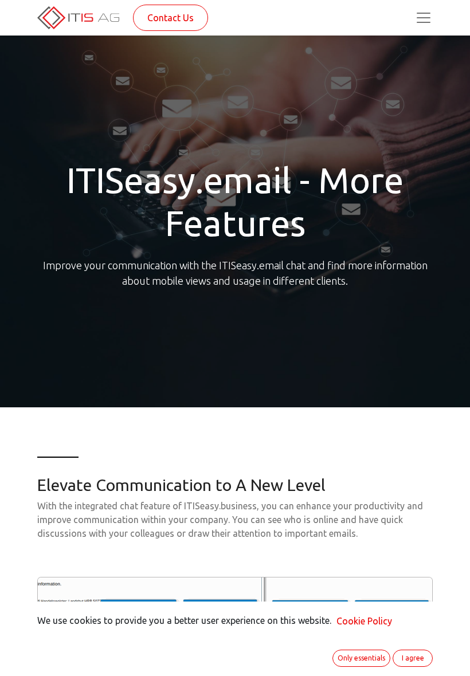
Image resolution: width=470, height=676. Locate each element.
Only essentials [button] (361, 658)
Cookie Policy (364, 621)
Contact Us (170, 18)
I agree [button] (413, 658)
